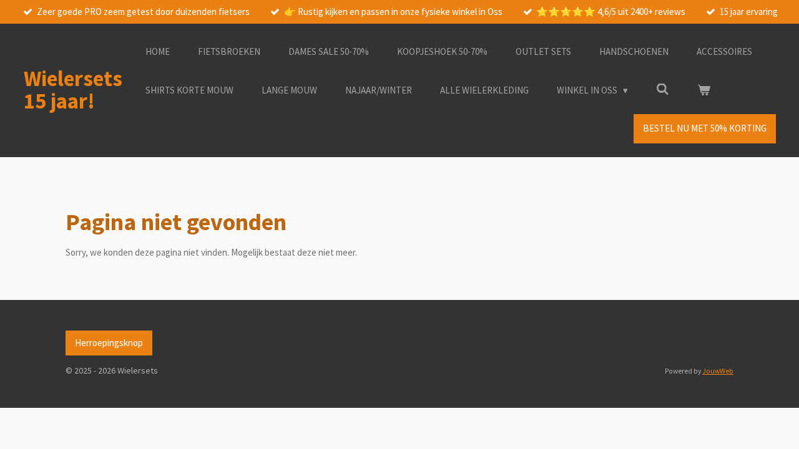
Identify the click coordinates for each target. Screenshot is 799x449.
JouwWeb (717, 371)
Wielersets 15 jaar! (73, 90)
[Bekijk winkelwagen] (704, 90)
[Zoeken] (663, 89)
